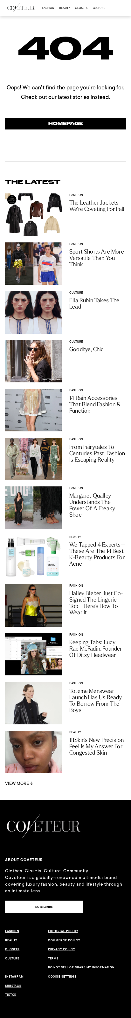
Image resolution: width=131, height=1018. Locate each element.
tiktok (10, 995)
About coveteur (24, 860)
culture (99, 8)
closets (81, 8)
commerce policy (64, 940)
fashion (48, 8)
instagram (14, 976)
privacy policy (61, 949)
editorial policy (63, 931)
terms (53, 958)
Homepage (65, 123)
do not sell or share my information (81, 967)
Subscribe (44, 906)
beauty (64, 8)
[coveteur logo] (21, 8)
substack (13, 986)
